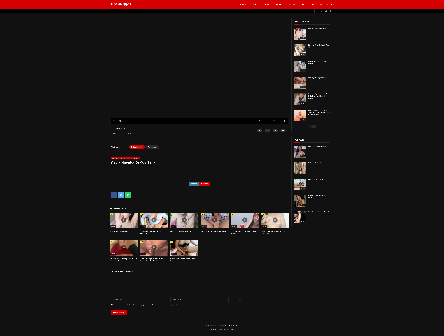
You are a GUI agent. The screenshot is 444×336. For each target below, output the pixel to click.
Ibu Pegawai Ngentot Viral (317, 78)
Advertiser (317, 4)
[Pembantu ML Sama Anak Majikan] (300, 201)
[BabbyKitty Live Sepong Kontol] (300, 66)
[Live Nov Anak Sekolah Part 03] (300, 50)
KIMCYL (330, 4)
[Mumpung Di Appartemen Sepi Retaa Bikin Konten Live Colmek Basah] (300, 115)
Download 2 (204, 184)
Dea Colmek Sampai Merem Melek (213, 231)
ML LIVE (292, 4)
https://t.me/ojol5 (233, 325)
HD (111, 214)
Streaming (255, 4)
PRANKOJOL (231, 329)
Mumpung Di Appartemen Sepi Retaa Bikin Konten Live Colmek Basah (319, 112)
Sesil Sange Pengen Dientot (318, 212)
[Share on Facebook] (114, 195)
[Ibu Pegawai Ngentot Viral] (300, 83)
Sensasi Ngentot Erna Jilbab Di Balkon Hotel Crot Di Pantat (318, 96)
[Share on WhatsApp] (128, 195)
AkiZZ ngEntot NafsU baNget (180, 231)
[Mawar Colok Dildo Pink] (300, 34)
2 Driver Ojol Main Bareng (317, 163)
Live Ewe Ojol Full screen (317, 179)
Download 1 (194, 184)
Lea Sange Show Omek (317, 147)
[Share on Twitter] (121, 195)
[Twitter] (321, 11)
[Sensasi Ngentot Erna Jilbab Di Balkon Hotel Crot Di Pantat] (300, 99)
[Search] (330, 11)
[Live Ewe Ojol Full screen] (300, 184)
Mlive (267, 4)
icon (123, 220)
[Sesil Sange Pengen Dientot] (300, 217)
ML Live (123, 158)
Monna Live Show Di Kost (119, 231)
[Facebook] (316, 11)
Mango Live (279, 4)
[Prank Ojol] (121, 4)
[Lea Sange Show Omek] (300, 152)
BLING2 (243, 4)
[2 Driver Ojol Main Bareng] (300, 168)
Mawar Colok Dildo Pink (317, 29)
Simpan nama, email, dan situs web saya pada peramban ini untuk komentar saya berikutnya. (147, 305)
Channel (304, 4)
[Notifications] (326, 11)
